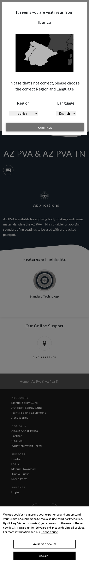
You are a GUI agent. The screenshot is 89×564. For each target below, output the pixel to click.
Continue (45, 127)
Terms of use (49, 532)
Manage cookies (44, 544)
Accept (44, 555)
